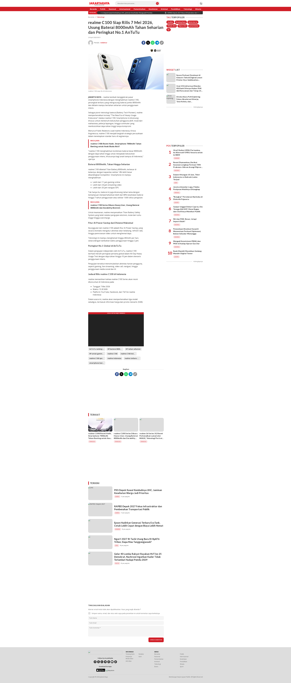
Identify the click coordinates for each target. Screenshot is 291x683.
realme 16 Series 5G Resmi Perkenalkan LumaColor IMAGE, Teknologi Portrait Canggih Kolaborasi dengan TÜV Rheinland (151, 438)
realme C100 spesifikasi (97, 358)
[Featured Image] (126, 89)
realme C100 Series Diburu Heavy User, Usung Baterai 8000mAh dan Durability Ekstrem (114, 206)
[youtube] (112, 661)
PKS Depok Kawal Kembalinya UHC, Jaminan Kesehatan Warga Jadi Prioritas (138, 491)
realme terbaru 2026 (133, 358)
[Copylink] (162, 43)
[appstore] (100, 671)
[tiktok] (115, 661)
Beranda (91, 17)
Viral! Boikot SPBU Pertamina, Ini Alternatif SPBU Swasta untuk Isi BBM (188, 152)
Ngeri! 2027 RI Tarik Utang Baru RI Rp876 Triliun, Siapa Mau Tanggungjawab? (136, 540)
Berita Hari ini (193, 22)
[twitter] (98, 661)
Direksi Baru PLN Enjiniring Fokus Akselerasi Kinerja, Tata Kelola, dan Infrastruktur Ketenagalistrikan (188, 101)
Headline (170, 22)
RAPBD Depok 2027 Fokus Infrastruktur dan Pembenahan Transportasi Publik (138, 508)
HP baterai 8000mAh (115, 349)
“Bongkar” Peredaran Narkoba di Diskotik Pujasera (188, 198)
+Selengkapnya (198, 107)
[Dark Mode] (201, 3)
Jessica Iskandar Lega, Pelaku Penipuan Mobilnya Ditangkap (186, 188)
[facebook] (95, 661)
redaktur (103, 43)
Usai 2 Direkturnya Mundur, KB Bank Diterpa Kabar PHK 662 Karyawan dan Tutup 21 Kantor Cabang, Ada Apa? (189, 89)
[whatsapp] (101, 661)
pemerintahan (193, 26)
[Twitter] (148, 43)
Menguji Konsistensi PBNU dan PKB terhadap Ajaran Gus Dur (187, 242)
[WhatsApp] (153, 43)
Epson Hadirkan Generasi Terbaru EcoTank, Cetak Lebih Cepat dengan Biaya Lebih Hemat (138, 524)
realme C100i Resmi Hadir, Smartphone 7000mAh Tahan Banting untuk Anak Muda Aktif (115, 145)
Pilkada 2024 (172, 26)
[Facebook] (144, 43)
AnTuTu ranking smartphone (97, 349)
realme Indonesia (114, 358)
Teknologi (100, 17)
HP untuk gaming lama (97, 354)
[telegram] (105, 661)
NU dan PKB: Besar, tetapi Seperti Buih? (185, 220)
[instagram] (108, 661)
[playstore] (110, 670)
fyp (169, 30)
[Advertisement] (126, 394)
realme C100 (112, 354)
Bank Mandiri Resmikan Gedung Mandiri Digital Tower (187, 252)
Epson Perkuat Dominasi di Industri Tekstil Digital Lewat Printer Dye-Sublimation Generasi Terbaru (189, 78)
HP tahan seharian (133, 349)
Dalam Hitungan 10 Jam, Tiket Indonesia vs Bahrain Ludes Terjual (186, 177)
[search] (157, 3)
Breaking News (181, 22)
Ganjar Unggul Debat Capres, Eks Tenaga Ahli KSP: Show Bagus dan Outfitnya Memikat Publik (188, 209)
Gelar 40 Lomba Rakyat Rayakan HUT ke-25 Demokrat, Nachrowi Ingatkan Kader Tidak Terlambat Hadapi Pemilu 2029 (138, 556)
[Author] (90, 42)
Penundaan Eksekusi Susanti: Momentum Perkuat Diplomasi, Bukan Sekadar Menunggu (187, 231)
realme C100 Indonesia (129, 354)
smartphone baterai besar (97, 363)
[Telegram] (157, 43)
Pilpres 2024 (182, 26)
